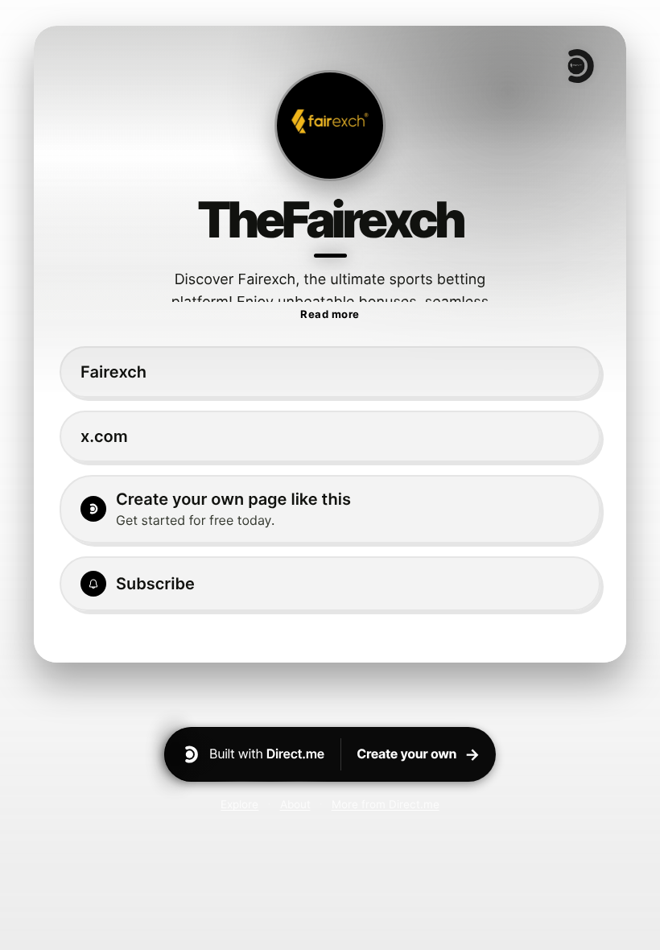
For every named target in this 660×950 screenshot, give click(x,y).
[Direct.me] (579, 66)
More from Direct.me (385, 804)
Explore (239, 804)
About (295, 804)
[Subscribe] (330, 583)
